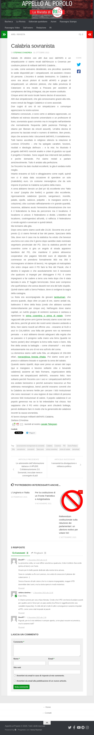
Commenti (21, 553)
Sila (13, 449)
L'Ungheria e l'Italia (20, 492)
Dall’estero (28, 28)
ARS (13, 34)
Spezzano (40, 449)
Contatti (48, 713)
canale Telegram (49, 424)
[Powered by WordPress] (15, 730)
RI (50, 28)
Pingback (40, 553)
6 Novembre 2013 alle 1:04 (36, 617)
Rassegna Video (12, 28)
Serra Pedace (72, 446)
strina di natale (65, 449)
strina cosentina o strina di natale (44, 316)
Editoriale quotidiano (38, 21)
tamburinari (59, 297)
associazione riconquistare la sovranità (30, 446)
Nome (16, 659)
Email (51, 659)
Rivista (21, 34)
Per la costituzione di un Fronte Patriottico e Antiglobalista (45, 495)
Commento (18, 642)
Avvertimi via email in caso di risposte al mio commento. (40, 676)
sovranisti (30, 449)
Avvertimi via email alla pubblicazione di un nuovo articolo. (42, 681)
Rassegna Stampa (68, 21)
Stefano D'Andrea (22, 53)
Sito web (17, 667)
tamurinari (75, 449)
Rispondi (21, 588)
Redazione (41, 28)
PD (64, 446)
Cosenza (58, 446)
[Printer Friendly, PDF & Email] (17, 424)
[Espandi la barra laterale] (4, 34)
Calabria (49, 446)
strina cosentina (51, 449)
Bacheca (9, 21)
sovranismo (21, 449)
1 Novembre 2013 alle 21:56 (43, 593)
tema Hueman (36, 730)
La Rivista (20, 21)
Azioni (53, 21)
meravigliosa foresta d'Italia (32, 357)
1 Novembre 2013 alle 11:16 (37, 560)
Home (48, 707)
